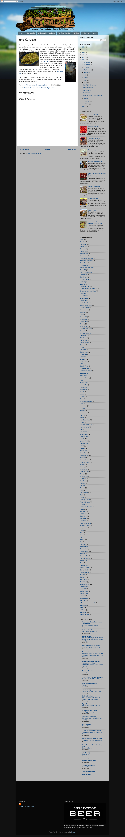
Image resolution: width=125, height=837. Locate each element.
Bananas (83, 249)
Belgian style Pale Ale (86, 260)
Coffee (82, 347)
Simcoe (53, 88)
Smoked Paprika (85, 558)
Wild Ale (82, 607)
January (86, 103)
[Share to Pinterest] (60, 85)
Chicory (82, 324)
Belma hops (83, 263)
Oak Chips (83, 469)
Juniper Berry (84, 434)
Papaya (82, 485)
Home (21, 33)
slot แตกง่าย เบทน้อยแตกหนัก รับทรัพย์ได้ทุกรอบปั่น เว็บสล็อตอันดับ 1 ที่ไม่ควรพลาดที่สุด (92, 639)
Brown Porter (84, 295)
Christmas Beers (87, 748)
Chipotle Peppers (85, 333)
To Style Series (84, 584)
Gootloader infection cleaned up (91, 647)
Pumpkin (82, 511)
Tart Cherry (83, 579)
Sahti (81, 537)
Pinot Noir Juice (85, 502)
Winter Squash (84, 614)
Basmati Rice (84, 253)
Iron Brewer (83, 432)
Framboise (83, 387)
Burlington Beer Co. (86, 303)
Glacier (82, 396)
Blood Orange (84, 279)
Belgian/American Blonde (89, 760)
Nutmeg (82, 467)
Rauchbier (83, 521)
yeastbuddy (86, 752)
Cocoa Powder (84, 342)
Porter (82, 509)
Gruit (81, 403)
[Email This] (52, 85)
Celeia (82, 314)
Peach (82, 490)
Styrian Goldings (85, 567)
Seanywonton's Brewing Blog (92, 738)
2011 (84, 57)
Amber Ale (83, 244)
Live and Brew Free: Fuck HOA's (91, 691)
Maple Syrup (84, 453)
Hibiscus (82, 415)
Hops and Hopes (87, 759)
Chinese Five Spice (86, 328)
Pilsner (82, 497)
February (87, 101)
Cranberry (83, 359)
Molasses (83, 457)
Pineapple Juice (85, 499)
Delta (81, 363)
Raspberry (83, 518)
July (85, 75)
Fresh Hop (83, 389)
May (85, 80)
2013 (84, 52)
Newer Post (24, 149)
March (86, 98)
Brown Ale (83, 293)
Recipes (76, 33)
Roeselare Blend (85, 525)
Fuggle (82, 392)
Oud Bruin (83, 478)
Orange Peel (84, 476)
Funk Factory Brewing (89, 683)
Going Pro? (86, 33)
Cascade (83, 312)
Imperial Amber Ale (86, 424)
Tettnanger (83, 582)
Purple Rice (83, 513)
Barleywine (83, 251)
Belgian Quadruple (94, 138)
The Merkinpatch (87, 671)
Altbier (82, 239)
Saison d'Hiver (92, 210)
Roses (82, 530)
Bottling (82, 284)
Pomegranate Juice (86, 507)
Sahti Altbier (87, 90)
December (87, 62)
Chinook (32, 88)
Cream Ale (83, 361)
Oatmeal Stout (84, 471)
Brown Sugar (84, 298)
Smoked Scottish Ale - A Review (91, 705)
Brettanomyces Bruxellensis (88, 288)
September (87, 70)
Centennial (83, 317)
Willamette (83, 612)
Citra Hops (83, 338)
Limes (82, 446)
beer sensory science (89, 716)
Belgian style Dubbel (86, 258)
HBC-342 (83, 408)
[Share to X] (56, 85)
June (85, 77)
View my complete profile (26, 806)
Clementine (83, 340)
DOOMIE (84, 672)
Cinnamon (83, 335)
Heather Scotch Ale (94, 186)
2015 (84, 47)
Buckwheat (83, 300)
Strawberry (83, 565)
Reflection (85, 685)
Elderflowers (84, 373)
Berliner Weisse (85, 265)
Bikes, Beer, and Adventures (91, 730)
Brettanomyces (84, 286)
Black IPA (83, 270)
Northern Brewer (85, 462)
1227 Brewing (86, 724)
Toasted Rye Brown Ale (95, 161)
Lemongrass (84, 443)
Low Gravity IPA (93, 115)
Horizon (82, 422)
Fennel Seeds (84, 378)
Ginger (82, 394)
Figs (81, 380)
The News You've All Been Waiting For (93, 679)
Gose (81, 399)
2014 (84, 49)
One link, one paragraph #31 (90, 625)
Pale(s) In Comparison (90, 85)
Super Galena (84, 572)
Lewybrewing (86, 690)
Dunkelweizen (84, 368)
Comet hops (84, 352)
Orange (82, 474)
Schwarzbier (84, 546)
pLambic (82, 504)
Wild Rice (83, 610)
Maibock (82, 448)
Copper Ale (83, 354)
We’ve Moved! (86, 754)
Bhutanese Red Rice (86, 267)
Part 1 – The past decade (89, 631)
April (85, 83)
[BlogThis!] (54, 85)
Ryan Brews (86, 704)
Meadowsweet (84, 455)
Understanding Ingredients (46, 33)
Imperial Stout (84, 427)
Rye (48, 88)
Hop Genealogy (85, 420)
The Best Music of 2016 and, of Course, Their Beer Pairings (91, 698)
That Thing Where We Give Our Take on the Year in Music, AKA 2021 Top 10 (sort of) (92, 655)
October (86, 67)
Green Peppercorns (86, 401)
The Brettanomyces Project (91, 645)
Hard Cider (83, 406)
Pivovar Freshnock (88, 765)
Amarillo (26, 88)
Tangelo (82, 574)
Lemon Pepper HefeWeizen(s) (92, 95)
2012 (84, 55)
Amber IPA (83, 246)
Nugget (82, 464)
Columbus (83, 349)
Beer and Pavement (88, 652)
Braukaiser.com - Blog (89, 710)
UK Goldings (84, 586)
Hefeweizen (83, 413)
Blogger (73, 832)
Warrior (82, 596)
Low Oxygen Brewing (88, 712)
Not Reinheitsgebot (64, 33)
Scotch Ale (83, 549)
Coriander (83, 356)
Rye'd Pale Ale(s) (88, 87)
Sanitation (83, 544)
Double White (84, 366)
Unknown (24, 804)
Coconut (82, 345)
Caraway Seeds (85, 307)
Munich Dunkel (84, 460)
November (87, 64)
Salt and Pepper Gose (95, 150)
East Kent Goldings (86, 370)
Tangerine (83, 577)
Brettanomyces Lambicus (88, 291)
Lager (82, 438)
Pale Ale (38, 88)
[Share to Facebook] (58, 85)
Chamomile (83, 319)
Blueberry (83, 281)
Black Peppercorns (86, 272)
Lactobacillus (84, 436)
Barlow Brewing (87, 696)
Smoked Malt (84, 556)
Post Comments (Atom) (35, 153)
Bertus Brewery (87, 636)
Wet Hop (82, 600)
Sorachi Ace (83, 560)
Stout (81, 563)
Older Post (71, 149)
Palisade (44, 88)
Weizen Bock (84, 598)
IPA (81, 429)
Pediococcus (84, 492)
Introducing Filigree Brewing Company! (93, 740)
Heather (82, 410)
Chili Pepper (84, 326)
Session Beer (84, 551)
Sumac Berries (84, 570)
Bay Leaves (83, 256)
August (86, 72)
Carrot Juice (84, 310)
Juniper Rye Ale (93, 198)
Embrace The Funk (88, 630)
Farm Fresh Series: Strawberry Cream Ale (95, 222)
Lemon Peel (84, 441)
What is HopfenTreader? (87, 603)
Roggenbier (83, 528)
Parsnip (82, 488)
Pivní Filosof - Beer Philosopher (92, 677)
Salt (81, 542)
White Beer (83, 605)
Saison (82, 539)
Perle (81, 495)
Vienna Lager (84, 593)
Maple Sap (83, 450)
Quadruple (86, 93)
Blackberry (83, 274)
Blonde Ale (83, 277)
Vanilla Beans (84, 591)
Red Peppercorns (85, 523)
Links (94, 33)
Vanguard (83, 588)
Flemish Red (84, 385)
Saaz (81, 535)
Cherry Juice (84, 321)
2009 (84, 107)
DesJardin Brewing (88, 771)
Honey (82, 417)
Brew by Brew (86, 774)
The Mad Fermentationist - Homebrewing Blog (91, 662)
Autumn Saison (86, 726)
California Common (86, 305)
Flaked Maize (84, 382)
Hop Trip (45, 61)
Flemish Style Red (93, 126)
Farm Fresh (83, 375)
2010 (84, 60)
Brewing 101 (31, 33)
